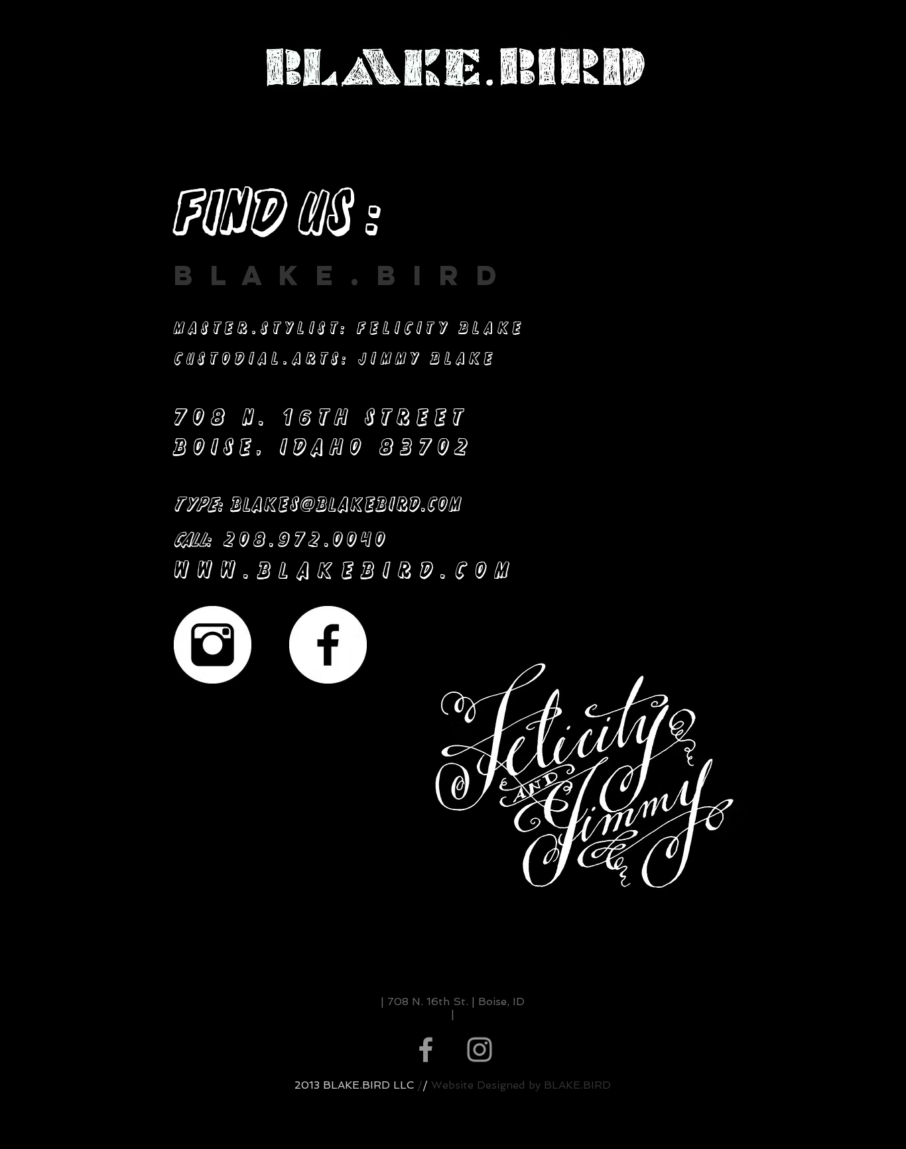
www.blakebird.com (345, 570)
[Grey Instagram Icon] (479, 1049)
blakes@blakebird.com (346, 504)
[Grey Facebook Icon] (425, 1049)
